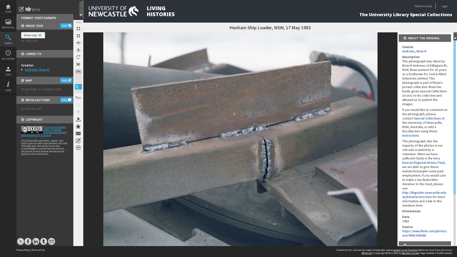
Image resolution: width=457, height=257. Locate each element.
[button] (78, 86)
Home (8, 11)
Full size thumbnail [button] (78, 28)
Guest (429, 6)
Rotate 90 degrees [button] (78, 57)
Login (8, 74)
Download (78, 119)
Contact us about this (78, 133)
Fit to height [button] (78, 50)
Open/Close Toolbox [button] (81, 9)
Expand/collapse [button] (455, 36)
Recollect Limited (410, 253)
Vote (33, 9)
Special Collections (427, 118)
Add (64, 25)
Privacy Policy (23, 250)
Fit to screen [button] (78, 35)
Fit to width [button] (78, 42)
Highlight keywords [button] (78, 112)
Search (8, 43)
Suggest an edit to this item (21, 9)
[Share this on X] (20, 239)
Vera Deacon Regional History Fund (423, 160)
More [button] (8, 90)
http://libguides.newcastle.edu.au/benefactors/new (424, 194)
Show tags (30, 35)
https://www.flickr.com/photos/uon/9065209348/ (424, 233)
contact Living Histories (405, 250)
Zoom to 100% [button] (78, 64)
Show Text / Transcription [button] (78, 97)
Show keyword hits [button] (78, 105)
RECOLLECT (367, 253)
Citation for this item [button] (78, 147)
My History (8, 58)
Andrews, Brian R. (37, 69)
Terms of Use (38, 250)
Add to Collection (78, 126)
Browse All (8, 27)
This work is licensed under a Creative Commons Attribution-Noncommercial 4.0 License (44, 131)
